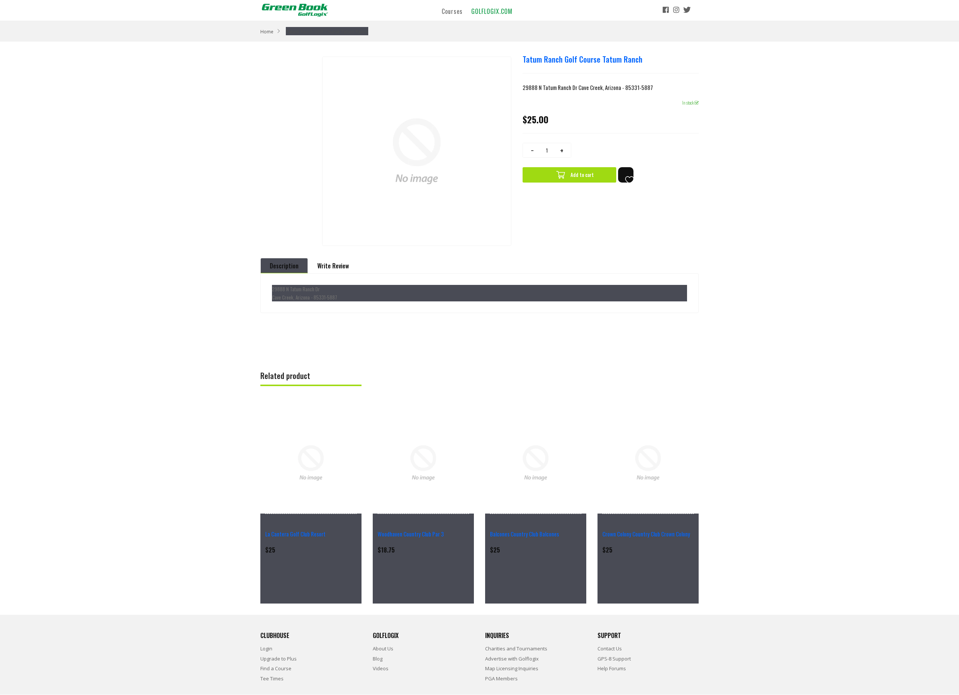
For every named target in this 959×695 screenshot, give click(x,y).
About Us (383, 648)
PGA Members (501, 678)
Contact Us (610, 648)
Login (266, 648)
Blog (377, 658)
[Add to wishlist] (625, 175)
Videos (380, 668)
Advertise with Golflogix (512, 658)
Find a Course (275, 668)
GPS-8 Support (614, 658)
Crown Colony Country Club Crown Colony (646, 534)
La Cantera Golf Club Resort (295, 534)
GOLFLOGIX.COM (491, 11)
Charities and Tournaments (516, 648)
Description (284, 265)
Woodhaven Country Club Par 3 (411, 534)
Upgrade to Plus (278, 658)
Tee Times (272, 678)
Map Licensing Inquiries (511, 668)
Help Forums (612, 668)
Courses (452, 11)
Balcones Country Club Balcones (524, 534)
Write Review (333, 265)
